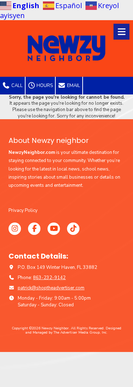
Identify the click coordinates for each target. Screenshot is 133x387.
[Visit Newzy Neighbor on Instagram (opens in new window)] (15, 229)
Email (73, 85)
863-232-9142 (49, 278)
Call (16, 85)
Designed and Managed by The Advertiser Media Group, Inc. (73, 330)
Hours (44, 85)
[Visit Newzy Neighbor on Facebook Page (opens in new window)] (34, 229)
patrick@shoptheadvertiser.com (51, 288)
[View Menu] (121, 32)
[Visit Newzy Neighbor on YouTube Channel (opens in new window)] (54, 229)
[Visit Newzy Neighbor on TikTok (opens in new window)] (73, 229)
